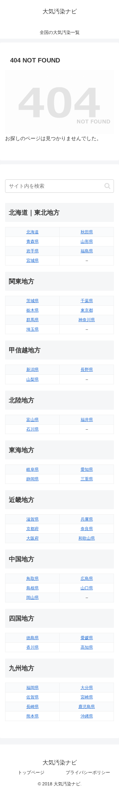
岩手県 (32, 251)
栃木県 (32, 310)
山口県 (87, 588)
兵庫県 (87, 519)
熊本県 (32, 716)
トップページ (31, 772)
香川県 (32, 647)
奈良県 (87, 528)
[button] (107, 186)
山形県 (87, 241)
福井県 (87, 419)
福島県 (87, 251)
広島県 (87, 578)
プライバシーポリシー (88, 772)
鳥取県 (32, 578)
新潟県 (32, 369)
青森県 (32, 241)
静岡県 (32, 479)
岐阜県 (32, 469)
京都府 (32, 528)
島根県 (32, 588)
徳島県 (32, 637)
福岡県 (32, 687)
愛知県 (87, 469)
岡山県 (32, 597)
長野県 (87, 369)
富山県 (32, 419)
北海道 (32, 232)
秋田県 (87, 232)
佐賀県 (32, 697)
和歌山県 (86, 538)
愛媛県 (87, 637)
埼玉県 (32, 329)
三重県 (87, 479)
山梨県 (32, 379)
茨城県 (32, 300)
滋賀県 (32, 519)
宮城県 (32, 260)
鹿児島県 (86, 706)
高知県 (87, 647)
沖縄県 (87, 716)
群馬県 (32, 319)
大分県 (87, 687)
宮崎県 (87, 697)
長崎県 (32, 706)
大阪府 (32, 538)
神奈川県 (86, 319)
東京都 (87, 310)
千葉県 (87, 300)
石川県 (32, 429)
